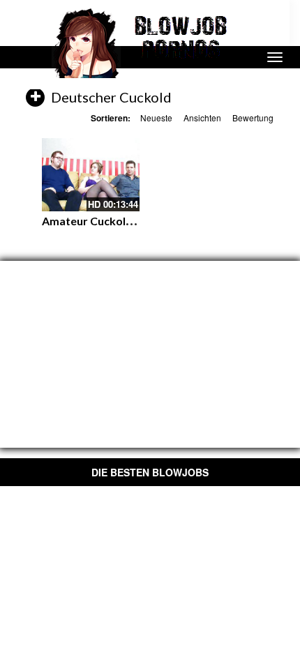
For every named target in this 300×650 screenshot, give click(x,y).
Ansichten (202, 117)
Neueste (156, 117)
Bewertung (252, 117)
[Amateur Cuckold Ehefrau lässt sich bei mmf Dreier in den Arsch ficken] (91, 174)
